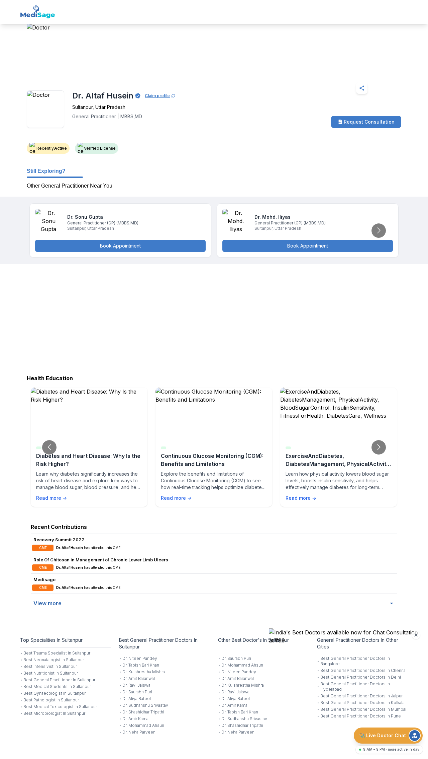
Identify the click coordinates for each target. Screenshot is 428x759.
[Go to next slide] (378, 230)
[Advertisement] (214, 318)
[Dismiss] (416, 635)
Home (55, 71)
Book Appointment (120, 246)
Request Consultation (369, 122)
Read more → (51, 498)
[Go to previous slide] (49, 447)
